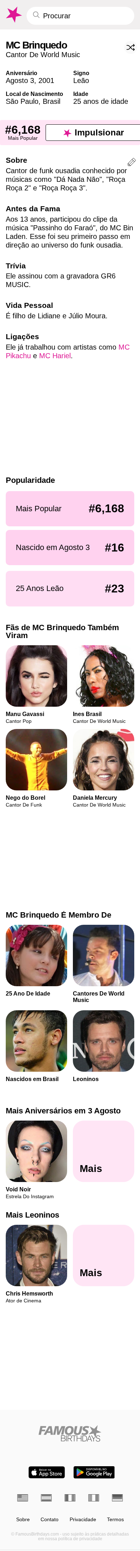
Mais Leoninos (32, 1214)
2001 (46, 80)
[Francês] (70, 1497)
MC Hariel (55, 356)
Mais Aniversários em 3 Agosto (63, 1110)
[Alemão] (117, 1497)
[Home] (70, 1433)
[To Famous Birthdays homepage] (13, 14)
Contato (50, 1519)
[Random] (130, 47)
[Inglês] (22, 1497)
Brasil (51, 101)
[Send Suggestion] (131, 163)
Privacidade (83, 1519)
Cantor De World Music (43, 55)
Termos (115, 1519)
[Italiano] (93, 1497)
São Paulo (22, 101)
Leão (81, 80)
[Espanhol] (46, 1497)
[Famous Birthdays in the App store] (46, 1472)
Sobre (23, 1519)
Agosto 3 (20, 80)
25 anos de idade (100, 101)
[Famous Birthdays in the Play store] (94, 1472)
